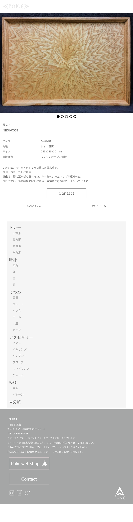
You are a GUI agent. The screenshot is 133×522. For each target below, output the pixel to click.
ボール (17, 317)
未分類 (15, 401)
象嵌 (15, 388)
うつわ (15, 292)
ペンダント (19, 355)
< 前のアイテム (33, 205)
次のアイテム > (99, 205)
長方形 (17, 239)
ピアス (17, 342)
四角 (15, 265)
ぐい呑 (17, 310)
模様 (13, 382)
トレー (15, 227)
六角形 (17, 245)
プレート (18, 304)
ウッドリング (21, 368)
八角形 (17, 252)
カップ (17, 329)
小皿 (15, 323)
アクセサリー (21, 337)
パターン (18, 394)
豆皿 (15, 297)
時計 (13, 259)
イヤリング (19, 349)
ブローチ (18, 362)
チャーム (18, 375)
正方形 (17, 233)
